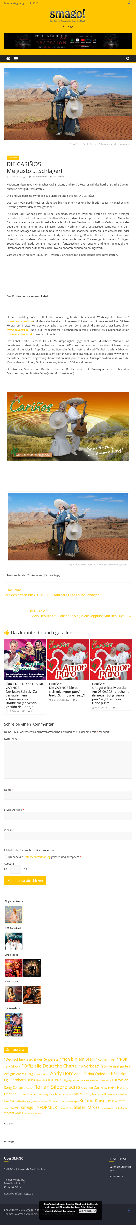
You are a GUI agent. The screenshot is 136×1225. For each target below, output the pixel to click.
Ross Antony (116, 1101)
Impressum (116, 1176)
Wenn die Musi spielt (33, 1113)
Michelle (53, 1101)
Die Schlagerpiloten (67, 1080)
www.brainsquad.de (20, 321)
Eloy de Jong (105, 1080)
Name (8, 789)
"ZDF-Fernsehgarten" (115, 1066)
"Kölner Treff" (107, 1059)
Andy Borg (61, 1073)
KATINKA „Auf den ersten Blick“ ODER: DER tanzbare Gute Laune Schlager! (52, 592)
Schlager (12, 157)
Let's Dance (65, 1094)
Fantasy (29, 1088)
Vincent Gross (13, 1113)
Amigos (10, 1073)
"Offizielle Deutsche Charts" (50, 1066)
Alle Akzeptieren (87, 1210)
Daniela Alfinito (45, 1080)
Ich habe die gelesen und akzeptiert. (44, 857)
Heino (112, 1087)
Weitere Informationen (64, 1211)
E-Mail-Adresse (14, 809)
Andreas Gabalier (42, 1074)
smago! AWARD (12, 1108)
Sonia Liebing (66, 1108)
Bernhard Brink (22, 1079)
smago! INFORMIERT (40, 1107)
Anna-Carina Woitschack (93, 1073)
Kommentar (12, 738)
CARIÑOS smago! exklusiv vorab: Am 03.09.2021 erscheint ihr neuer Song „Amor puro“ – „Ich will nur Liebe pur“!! (110, 693)
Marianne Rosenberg (104, 1094)
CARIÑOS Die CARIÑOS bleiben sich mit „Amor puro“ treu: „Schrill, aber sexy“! (67, 689)
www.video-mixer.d (19, 334)
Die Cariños (58, 176)
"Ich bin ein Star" (78, 1059)
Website (9, 830)
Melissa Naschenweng (21, 1101)
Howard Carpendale (29, 1094)
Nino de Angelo (71, 1101)
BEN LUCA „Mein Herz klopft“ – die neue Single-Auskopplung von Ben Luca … (81, 613)
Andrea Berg (24, 1074)
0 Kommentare (39, 176)
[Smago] (8, 58)
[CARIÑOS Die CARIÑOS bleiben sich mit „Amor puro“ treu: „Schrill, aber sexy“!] (68, 641)
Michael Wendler (40, 1101)
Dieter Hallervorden (89, 1080)
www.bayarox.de (18, 329)
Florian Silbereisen (55, 1086)
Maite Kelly (82, 1094)
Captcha (9, 863)
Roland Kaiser (93, 1100)
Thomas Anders (108, 1108)
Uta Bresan (122, 1108)
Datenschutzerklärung (37, 857)
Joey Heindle (50, 1094)
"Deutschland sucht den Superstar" (32, 1059)
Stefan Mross (87, 1107)
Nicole (61, 1101)
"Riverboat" (89, 1066)
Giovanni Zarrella (92, 1087)
